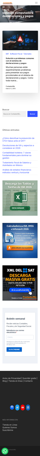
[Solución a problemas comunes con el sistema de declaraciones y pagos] (20, 62)
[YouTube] (23, 407)
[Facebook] (12, 407)
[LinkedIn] (28, 407)
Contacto (28, 381)
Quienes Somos (9, 427)
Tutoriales (27, 54)
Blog (4, 381)
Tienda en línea (15, 381)
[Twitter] (17, 407)
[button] (36, 3)
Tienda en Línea (9, 425)
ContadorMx (10, 86)
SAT (7, 54)
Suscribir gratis (29, 378)
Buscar (32, 114)
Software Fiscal (16, 54)
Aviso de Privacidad (11, 378)
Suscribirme (7, 430)
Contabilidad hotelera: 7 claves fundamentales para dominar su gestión (16, 155)
